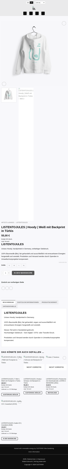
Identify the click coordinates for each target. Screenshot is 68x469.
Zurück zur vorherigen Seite (12, 282)
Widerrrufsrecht (27, 461)
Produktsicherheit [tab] (49, 302)
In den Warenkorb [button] (9, 438)
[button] (37, 13)
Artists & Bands (7, 222)
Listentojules (22, 222)
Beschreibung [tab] (8, 302)
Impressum (41, 459)
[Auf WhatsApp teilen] (3, 288)
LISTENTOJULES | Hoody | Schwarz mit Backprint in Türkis (33, 381)
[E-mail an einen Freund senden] (11, 288)
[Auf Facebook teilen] (7, 288)
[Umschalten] (26, 452)
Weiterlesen (52, 392)
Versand (6, 241)
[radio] (9, 266)
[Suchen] (23, 2)
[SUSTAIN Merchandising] (34, 8)
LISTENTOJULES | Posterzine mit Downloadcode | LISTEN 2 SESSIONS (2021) (56, 381)
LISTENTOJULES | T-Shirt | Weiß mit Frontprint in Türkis (10, 380)
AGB (24, 459)
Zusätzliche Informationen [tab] (28, 302)
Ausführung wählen (10, 394)
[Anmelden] (25, 13)
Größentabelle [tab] (9, 306)
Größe (3, 265)
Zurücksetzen (63, 262)
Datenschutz (31, 459)
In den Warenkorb (23, 273)
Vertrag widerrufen (40, 461)
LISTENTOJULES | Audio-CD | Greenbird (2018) (11, 424)
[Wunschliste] (31, 13)
